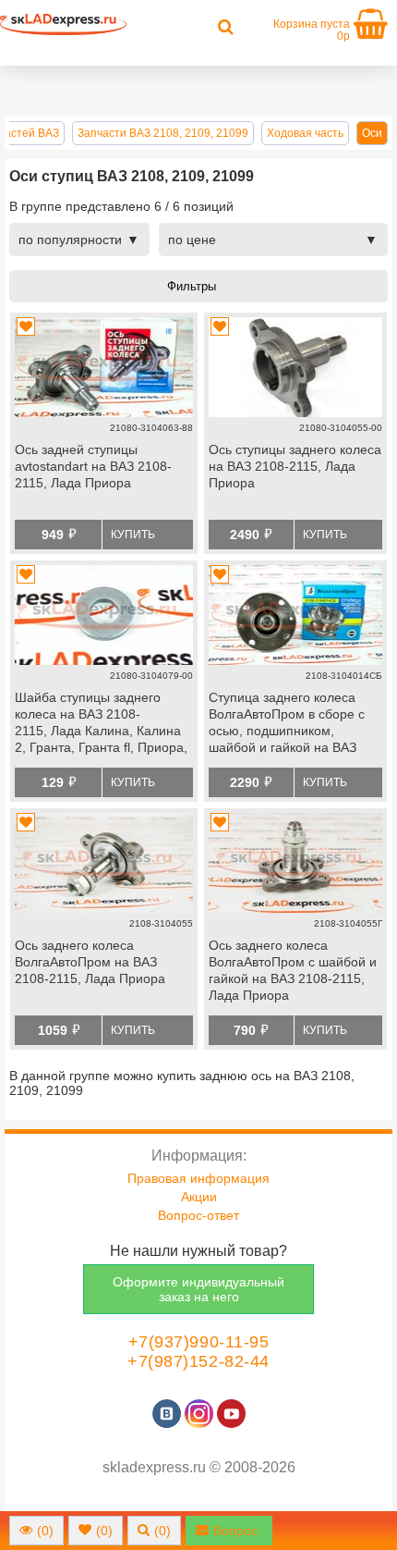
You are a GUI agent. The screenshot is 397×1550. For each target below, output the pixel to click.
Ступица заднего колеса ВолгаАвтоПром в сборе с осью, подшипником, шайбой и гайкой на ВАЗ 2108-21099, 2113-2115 (287, 724)
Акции (199, 1196)
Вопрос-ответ (198, 1215)
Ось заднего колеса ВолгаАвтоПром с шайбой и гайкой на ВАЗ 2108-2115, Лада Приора (293, 970)
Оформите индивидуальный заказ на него (198, 1289)
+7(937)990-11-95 (199, 1342)
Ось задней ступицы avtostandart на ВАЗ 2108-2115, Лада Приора (93, 466)
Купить (133, 534)
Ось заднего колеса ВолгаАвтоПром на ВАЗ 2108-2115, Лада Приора (90, 962)
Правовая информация (198, 1178)
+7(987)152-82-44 (198, 1361)
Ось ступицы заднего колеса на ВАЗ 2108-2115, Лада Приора (295, 466)
